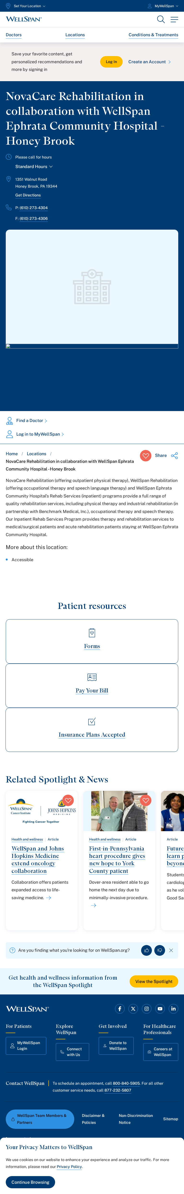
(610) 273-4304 (34, 208)
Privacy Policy (69, 1166)
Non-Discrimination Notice (136, 1119)
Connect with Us (74, 1052)
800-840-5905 (126, 1083)
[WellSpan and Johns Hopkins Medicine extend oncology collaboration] (47, 897)
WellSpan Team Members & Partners (42, 1119)
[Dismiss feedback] (171, 950)
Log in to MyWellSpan (38, 434)
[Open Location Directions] (92, 372)
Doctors (14, 34)
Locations (75, 34)
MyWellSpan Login (28, 1046)
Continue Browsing (30, 1182)
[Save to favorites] (145, 455)
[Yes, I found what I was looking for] (146, 950)
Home (12, 453)
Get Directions (28, 195)
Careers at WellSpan (163, 1052)
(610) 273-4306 (34, 218)
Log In (111, 61)
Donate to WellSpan (117, 1046)
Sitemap (170, 1119)
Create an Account (147, 61)
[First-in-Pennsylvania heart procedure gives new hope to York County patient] (92, 905)
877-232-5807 (117, 1090)
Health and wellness (27, 839)
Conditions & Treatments (153, 34)
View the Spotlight (153, 981)
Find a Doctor (29, 420)
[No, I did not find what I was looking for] (159, 950)
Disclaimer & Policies (93, 1119)
